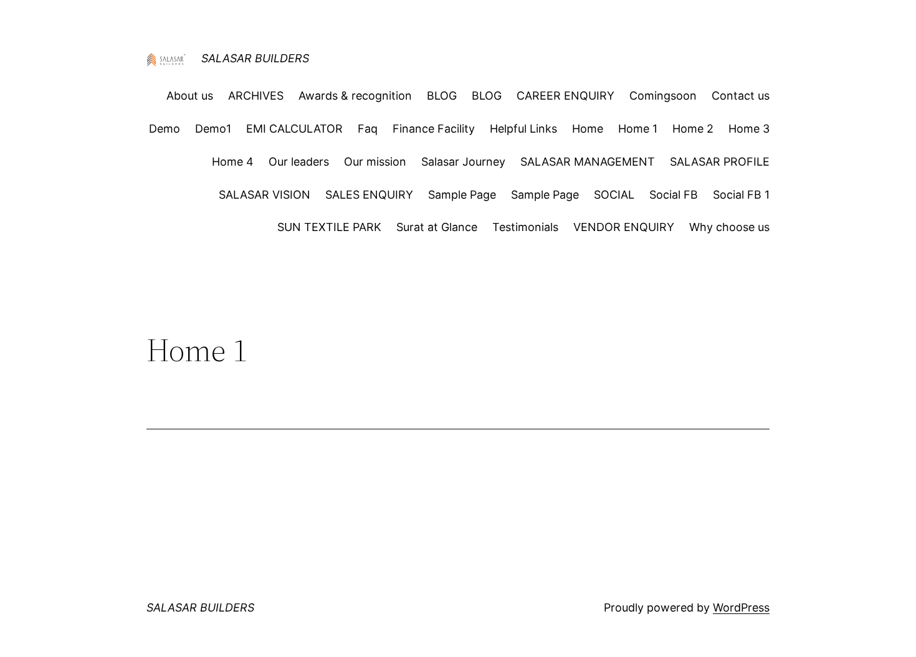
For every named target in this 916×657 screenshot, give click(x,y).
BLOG (442, 95)
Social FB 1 (741, 194)
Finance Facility (434, 128)
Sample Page (462, 194)
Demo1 (213, 128)
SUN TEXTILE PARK (329, 227)
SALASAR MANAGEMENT (587, 161)
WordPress (741, 607)
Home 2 (692, 128)
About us (189, 95)
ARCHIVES (256, 95)
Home (587, 128)
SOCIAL (614, 194)
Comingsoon (663, 95)
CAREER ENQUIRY (565, 95)
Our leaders (299, 161)
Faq (368, 128)
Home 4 (233, 161)
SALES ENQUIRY (369, 194)
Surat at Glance (436, 227)
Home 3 (749, 128)
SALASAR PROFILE (720, 161)
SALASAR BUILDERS (255, 58)
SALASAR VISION (264, 194)
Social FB (673, 194)
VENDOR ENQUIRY (623, 227)
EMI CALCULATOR (294, 128)
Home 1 (637, 128)
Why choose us (729, 227)
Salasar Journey (463, 161)
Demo (164, 128)
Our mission (375, 161)
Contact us (741, 95)
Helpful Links (523, 128)
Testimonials (525, 227)
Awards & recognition (355, 95)
